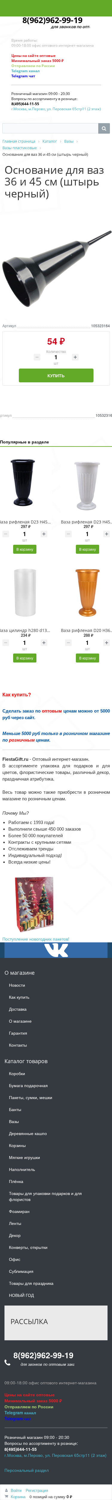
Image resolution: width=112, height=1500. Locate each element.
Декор (15, 1235)
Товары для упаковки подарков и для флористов (45, 1196)
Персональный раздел (26, 1470)
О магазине (20, 1021)
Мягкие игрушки (24, 1157)
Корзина (18, 1496)
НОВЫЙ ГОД (21, 1295)
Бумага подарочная (28, 1085)
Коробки (17, 1073)
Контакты (18, 1045)
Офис (14, 1259)
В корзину (24, 549)
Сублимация (21, 1271)
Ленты (15, 1223)
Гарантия (18, 1033)
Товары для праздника (31, 1283)
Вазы (14, 1121)
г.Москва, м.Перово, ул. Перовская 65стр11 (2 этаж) (56, 108)
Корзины (17, 1145)
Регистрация (37, 1490)
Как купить (19, 997)
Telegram (19, 70)
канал (34, 70)
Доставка (18, 1009)
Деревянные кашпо (28, 1133)
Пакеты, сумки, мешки (30, 1097)
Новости (17, 985)
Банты (15, 1109)
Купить (56, 375)
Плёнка (16, 1181)
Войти (16, 1490)
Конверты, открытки (28, 1247)
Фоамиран (19, 1211)
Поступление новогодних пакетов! (35, 939)
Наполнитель (22, 1169)
